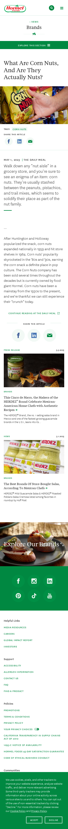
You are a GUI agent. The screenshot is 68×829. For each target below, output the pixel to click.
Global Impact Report (18, 640)
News (7, 436)
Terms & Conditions (17, 716)
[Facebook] (9, 141)
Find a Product (14, 691)
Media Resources (15, 627)
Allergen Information (19, 672)
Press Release (12, 349)
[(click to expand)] (61, 9)
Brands (8, 391)
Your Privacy (18, 729)
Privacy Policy (13, 722)
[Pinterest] (18, 595)
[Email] (30, 141)
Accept (34, 820)
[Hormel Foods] (15, 9)
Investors (10, 646)
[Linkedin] (19, 141)
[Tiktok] (34, 595)
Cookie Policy (18, 811)
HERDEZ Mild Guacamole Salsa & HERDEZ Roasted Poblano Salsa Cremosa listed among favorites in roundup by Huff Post (32, 497)
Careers (9, 633)
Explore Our (32, 544)
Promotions (12, 710)
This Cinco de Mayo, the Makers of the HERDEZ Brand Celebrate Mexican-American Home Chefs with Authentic (31, 403)
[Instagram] (34, 581)
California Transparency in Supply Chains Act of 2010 (32, 737)
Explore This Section (32, 45)
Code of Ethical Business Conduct (26, 757)
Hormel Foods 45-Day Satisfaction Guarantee (34, 751)
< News (33, 21)
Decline (53, 820)
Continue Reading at (32, 313)
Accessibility (12, 665)
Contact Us (11, 678)
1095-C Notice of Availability (23, 745)
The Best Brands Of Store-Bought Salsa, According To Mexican (32, 486)
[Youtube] (49, 595)
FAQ (6, 684)
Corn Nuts (19, 129)
